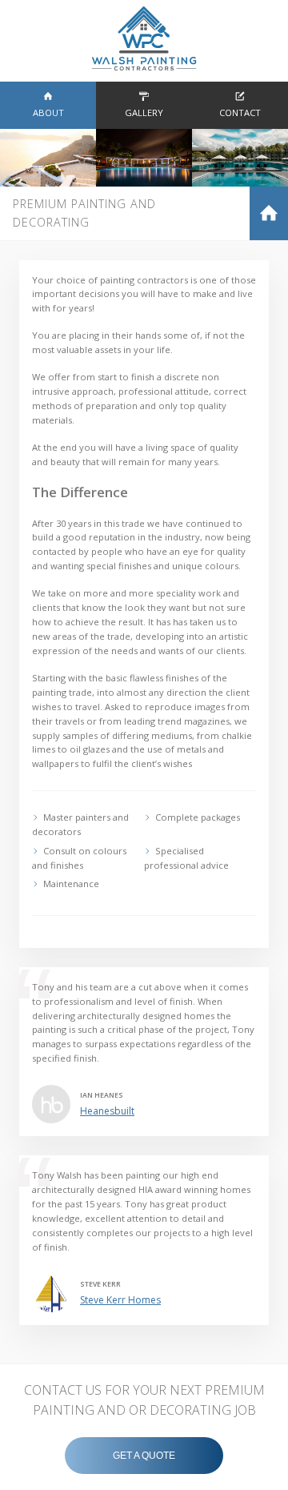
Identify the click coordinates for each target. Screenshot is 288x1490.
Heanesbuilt (107, 1111)
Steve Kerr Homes (120, 1300)
